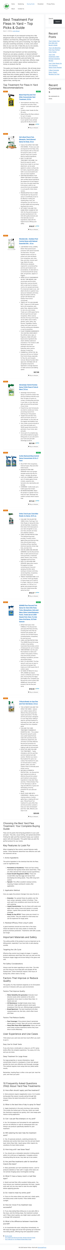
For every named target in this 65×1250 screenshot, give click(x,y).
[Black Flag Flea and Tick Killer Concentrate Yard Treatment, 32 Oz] (11, 100)
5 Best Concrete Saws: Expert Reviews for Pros (54, 72)
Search (51, 18)
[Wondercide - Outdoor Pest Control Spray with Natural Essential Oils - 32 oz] (11, 244)
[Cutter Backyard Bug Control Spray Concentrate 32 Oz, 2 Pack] (11, 461)
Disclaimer (41, 4)
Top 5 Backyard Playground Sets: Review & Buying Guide (20, 1237)
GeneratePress (42, 1247)
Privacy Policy (51, 4)
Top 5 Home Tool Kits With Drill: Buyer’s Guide (54, 43)
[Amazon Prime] (37, 124)
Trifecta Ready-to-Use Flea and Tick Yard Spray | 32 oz (28, 703)
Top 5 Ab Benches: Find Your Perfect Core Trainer (55, 50)
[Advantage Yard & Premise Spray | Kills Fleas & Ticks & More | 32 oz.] (11, 390)
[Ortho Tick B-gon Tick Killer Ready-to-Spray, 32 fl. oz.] (11, 519)
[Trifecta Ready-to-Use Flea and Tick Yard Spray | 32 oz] (11, 706)
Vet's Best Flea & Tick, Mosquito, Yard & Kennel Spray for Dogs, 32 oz (27, 139)
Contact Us (21, 9)
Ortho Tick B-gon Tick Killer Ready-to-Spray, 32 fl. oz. (28, 515)
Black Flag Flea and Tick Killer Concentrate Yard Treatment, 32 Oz (27, 97)
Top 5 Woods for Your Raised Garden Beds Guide (18, 1239)
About (13, 9)
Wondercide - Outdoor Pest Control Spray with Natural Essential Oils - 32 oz (28, 241)
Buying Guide (30, 4)
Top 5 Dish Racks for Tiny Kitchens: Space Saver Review (55, 65)
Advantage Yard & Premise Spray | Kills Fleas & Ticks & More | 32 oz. (28, 387)
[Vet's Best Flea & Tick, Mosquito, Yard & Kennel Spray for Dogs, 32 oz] (11, 142)
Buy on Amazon (34, 127)
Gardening (21, 4)
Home (13, 4)
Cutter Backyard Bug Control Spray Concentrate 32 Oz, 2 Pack (29, 458)
